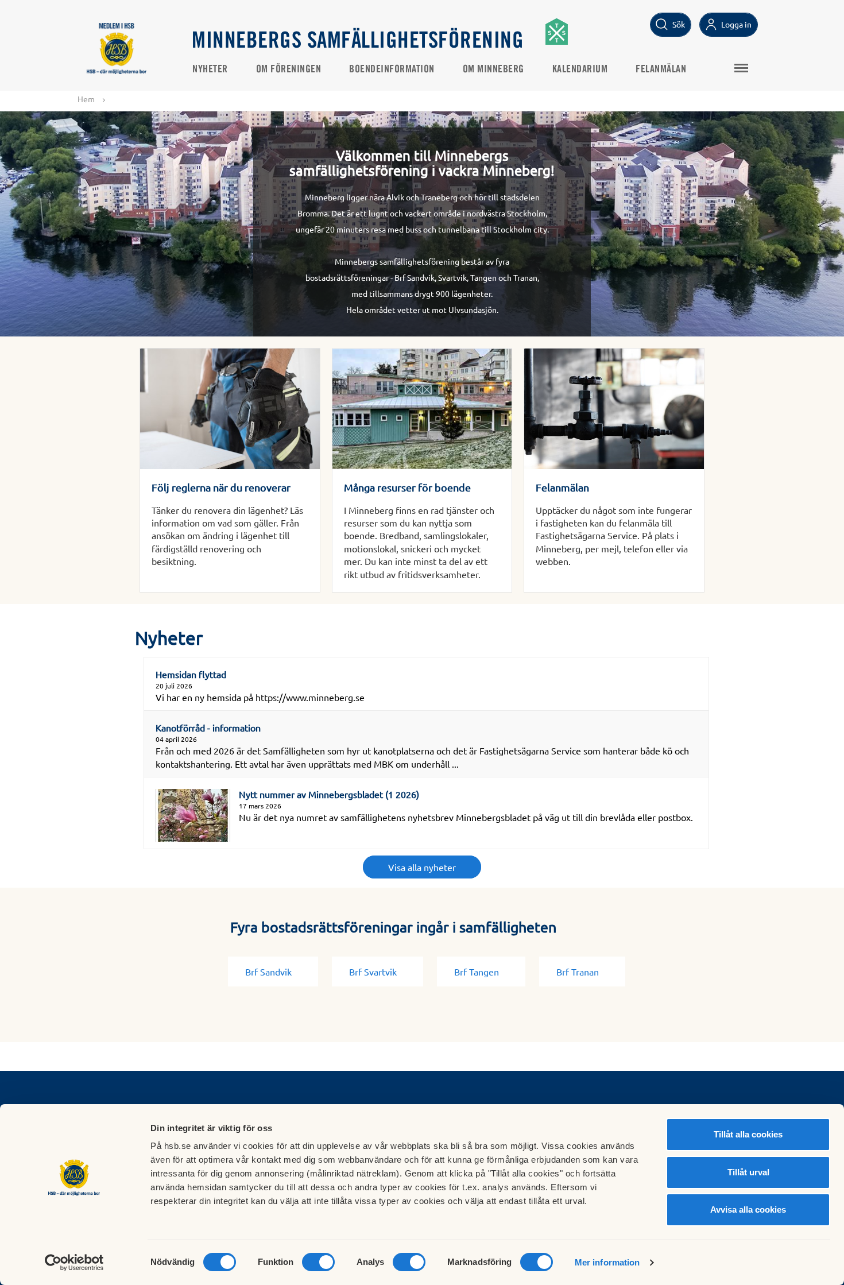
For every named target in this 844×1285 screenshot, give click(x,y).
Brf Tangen (476, 971)
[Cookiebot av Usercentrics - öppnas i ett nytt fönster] (74, 1262)
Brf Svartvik (373, 971)
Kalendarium (580, 69)
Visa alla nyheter (422, 867)
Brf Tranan (577, 971)
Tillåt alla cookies (748, 1134)
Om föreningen (289, 69)
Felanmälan (661, 69)
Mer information (607, 1262)
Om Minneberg (493, 69)
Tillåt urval (748, 1172)
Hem (86, 99)
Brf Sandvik (268, 971)
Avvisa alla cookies (748, 1209)
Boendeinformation (392, 69)
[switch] (318, 1262)
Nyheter (210, 69)
